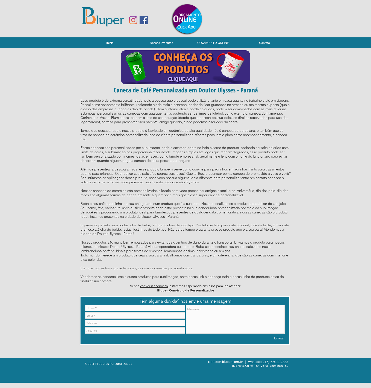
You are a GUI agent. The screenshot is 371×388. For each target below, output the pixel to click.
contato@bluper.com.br (225, 361)
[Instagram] (133, 20)
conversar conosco (154, 286)
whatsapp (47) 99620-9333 (268, 361)
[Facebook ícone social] (144, 20)
